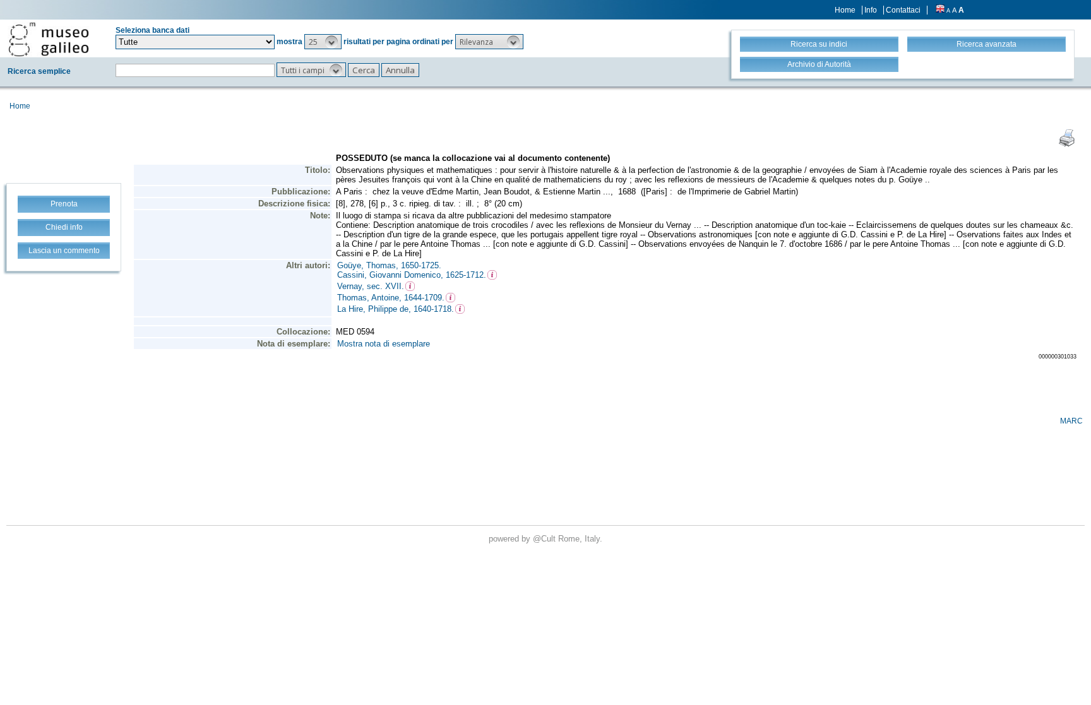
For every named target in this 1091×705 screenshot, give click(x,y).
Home (845, 10)
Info (870, 10)
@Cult (545, 538)
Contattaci (903, 10)
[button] (323, 41)
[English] (940, 10)
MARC (1071, 421)
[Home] (49, 39)
